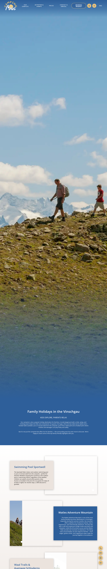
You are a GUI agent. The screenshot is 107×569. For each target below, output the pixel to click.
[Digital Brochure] (101, 558)
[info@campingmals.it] (101, 553)
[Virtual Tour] (101, 563)
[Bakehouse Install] (10, 5)
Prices (51, 5)
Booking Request (79, 5)
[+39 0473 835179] (101, 548)
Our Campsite (25, 5)
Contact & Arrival (64, 5)
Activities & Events (39, 5)
